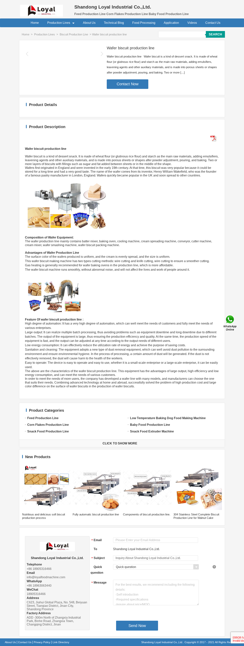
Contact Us (212, 22)
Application (171, 22)
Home (35, 22)
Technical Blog (114, 22)
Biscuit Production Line (74, 34)
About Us (89, 22)
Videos (192, 22)
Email (97, 540)
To (95, 549)
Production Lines (59, 22)
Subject (98, 558)
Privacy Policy (42, 642)
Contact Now (127, 84)
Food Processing (143, 22)
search (215, 34)
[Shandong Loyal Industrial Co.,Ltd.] (45, 8)
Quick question (97, 569)
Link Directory (61, 642)
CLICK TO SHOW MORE (120, 443)
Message (99, 583)
